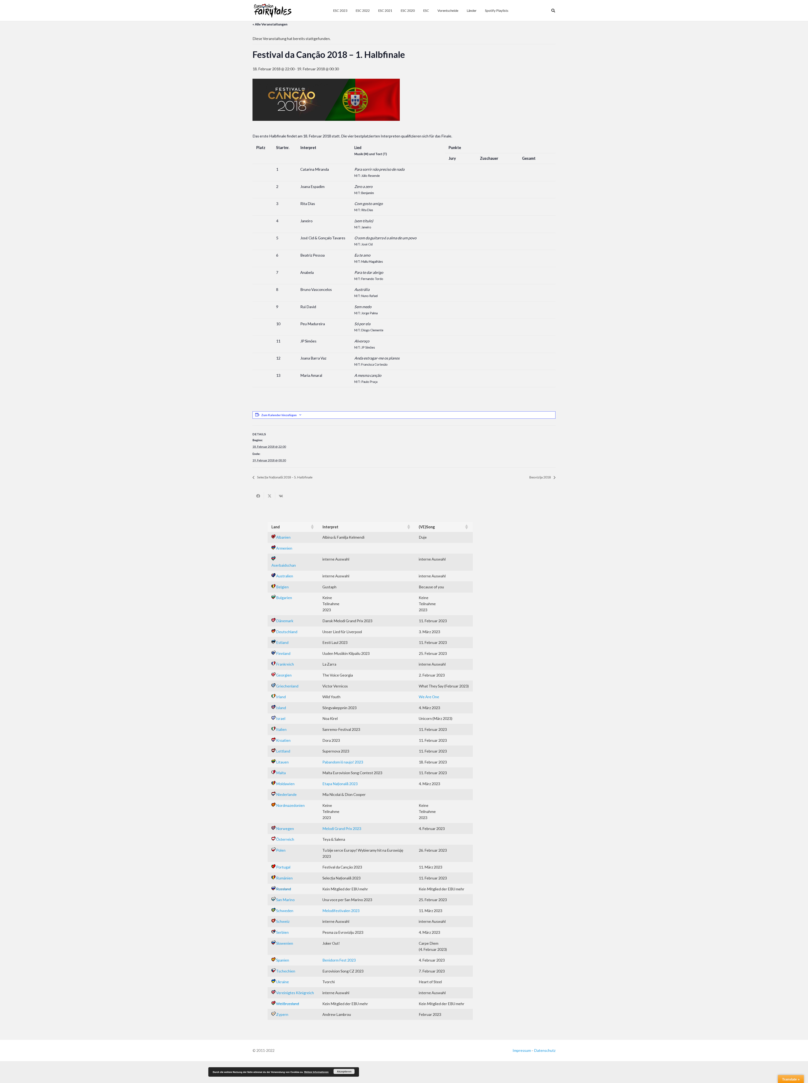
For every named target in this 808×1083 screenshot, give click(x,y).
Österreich (285, 839)
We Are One (429, 696)
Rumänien (284, 878)
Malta (281, 772)
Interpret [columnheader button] (308, 147)
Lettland (283, 751)
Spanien (282, 960)
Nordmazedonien (290, 805)
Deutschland (286, 631)
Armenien (284, 548)
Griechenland (287, 686)
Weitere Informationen (316, 1072)
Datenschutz (545, 1050)
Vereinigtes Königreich (295, 992)
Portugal (283, 867)
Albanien (283, 537)
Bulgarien (284, 597)
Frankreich (285, 664)
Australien (284, 576)
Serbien (282, 932)
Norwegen (285, 828)
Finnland (283, 653)
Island (281, 707)
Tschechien (285, 971)
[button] (431, 10)
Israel (280, 718)
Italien (281, 729)
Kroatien (283, 740)
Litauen (282, 762)
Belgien (282, 587)
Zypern (282, 1014)
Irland (281, 696)
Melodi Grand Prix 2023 (341, 828)
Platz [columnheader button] (260, 147)
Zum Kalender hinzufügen (279, 415)
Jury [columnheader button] (452, 158)
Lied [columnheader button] (370, 150)
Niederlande (286, 794)
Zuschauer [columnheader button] (489, 158)
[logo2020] (272, 10)
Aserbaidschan (283, 565)
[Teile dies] (258, 496)
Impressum (522, 1050)
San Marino (285, 899)
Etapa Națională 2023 (339, 783)
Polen (281, 850)
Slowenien (284, 943)
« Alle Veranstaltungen (269, 24)
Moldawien (285, 783)
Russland (283, 889)
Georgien (284, 675)
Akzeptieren (344, 1071)
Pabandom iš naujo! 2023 (342, 762)
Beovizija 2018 (540, 477)
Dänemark (284, 620)
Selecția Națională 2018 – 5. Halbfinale (284, 477)
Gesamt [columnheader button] (529, 158)
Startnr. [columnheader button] (282, 147)
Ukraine (282, 981)
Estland (282, 642)
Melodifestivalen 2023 (340, 910)
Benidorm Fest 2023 (339, 960)
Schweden (284, 910)
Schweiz (283, 921)
